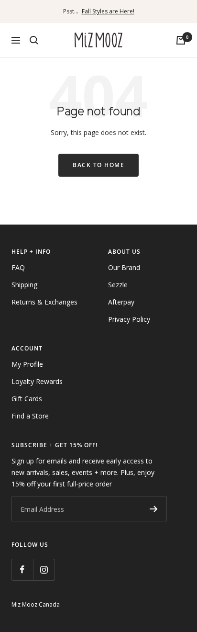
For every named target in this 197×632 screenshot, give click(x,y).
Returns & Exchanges (44, 301)
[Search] (34, 40)
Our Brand (124, 267)
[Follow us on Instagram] (44, 569)
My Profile (27, 364)
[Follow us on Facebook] (22, 569)
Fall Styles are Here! (108, 11)
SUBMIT (153, 509)
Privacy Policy (129, 319)
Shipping (24, 284)
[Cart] (181, 40)
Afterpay (121, 301)
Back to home (98, 165)
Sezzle (118, 284)
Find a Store (30, 415)
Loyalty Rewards (37, 381)
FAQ (18, 267)
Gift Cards (26, 398)
